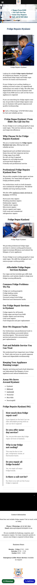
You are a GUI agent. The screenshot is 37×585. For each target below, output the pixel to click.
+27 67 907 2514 (22, 17)
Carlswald (10, 392)
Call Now (30, 581)
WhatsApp (9, 581)
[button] (34, 495)
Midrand (10, 389)
